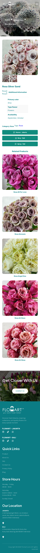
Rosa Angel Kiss (20, 276)
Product (7, 20)
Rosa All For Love (20, 192)
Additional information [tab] (18, 92)
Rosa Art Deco (20, 318)
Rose (21, 20)
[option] (13, 78)
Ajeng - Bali (21, 144)
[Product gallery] (20, 57)
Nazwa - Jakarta (21, 132)
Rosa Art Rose (20, 360)
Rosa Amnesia (20, 234)
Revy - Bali (21, 138)
